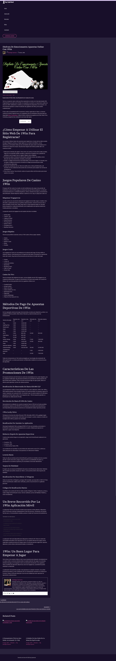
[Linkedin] (9, 593)
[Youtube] (13, 593)
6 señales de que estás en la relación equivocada (12, 524)
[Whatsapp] (6, 593)
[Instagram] (7, 593)
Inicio (5, 8)
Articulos (12, 642)
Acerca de (6, 13)
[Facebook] (4, 593)
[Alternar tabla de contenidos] (28, 121)
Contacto (6, 30)
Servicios (6, 19)
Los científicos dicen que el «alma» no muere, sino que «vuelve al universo (12, 534)
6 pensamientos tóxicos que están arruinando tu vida (11, 520)
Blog (5, 24)
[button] (10, 36)
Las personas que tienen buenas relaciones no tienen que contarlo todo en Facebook (13, 529)
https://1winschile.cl (13, 115)
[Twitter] (11, 593)
